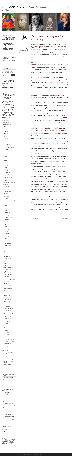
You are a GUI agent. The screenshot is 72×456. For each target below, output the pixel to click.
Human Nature (6, 285)
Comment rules (29, 3)
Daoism (6, 156)
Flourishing (6, 221)
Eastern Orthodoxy (8, 304)
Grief (6, 210)
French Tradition (7, 310)
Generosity (7, 231)
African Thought (6, 122)
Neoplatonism (7, 318)
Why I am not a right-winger (8, 377)
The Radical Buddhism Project (8, 359)
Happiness (7, 212)
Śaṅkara (9, 115)
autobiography (8, 87)
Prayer (5, 260)
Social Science (6, 343)
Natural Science (6, 336)
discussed (38, 44)
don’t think (52, 209)
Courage (6, 229)
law (12, 101)
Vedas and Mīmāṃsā (8, 177)
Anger (6, 198)
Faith (6, 207)
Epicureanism (7, 316)
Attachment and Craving (9, 200)
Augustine (4, 85)
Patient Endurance (8, 243)
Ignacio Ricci (39, 454)
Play (5, 136)
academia (11, 80)
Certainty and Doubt (8, 274)
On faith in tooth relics (7, 379)
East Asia (42, 39)
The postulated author (61, 128)
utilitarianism (4, 115)
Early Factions (7, 303)
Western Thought (6, 297)
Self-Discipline (7, 245)
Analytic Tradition (7, 299)
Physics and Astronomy (9, 341)
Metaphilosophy (34, 40)
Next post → (65, 218)
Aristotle (5, 83)
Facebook (13, 47)
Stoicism (6, 325)
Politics (5, 138)
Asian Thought (5, 144)
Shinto (6, 158)
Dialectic (6, 276)
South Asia (6, 160)
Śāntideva (23, 52)
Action (5, 193)
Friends (5, 131)
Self (4, 290)
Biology (6, 337)
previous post (36, 75)
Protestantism (7, 306)
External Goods (6, 219)
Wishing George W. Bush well (8, 372)
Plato (12, 107)
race (3, 109)
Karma (5, 224)
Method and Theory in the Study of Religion (46, 40)
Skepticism (7, 321)
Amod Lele (37, 39)
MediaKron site (46, 186)
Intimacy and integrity (7, 387)
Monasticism (6, 256)
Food (5, 129)
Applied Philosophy (6, 124)
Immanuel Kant (5, 98)
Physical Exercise (7, 258)
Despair (6, 203)
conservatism (10, 90)
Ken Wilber (8, 101)
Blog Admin (5, 180)
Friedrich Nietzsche (11, 94)
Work (5, 141)
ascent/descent (12, 83)
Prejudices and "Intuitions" (9, 279)
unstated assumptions (43, 120)
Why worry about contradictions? (9, 405)
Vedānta (6, 175)
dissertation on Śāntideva (56, 46)
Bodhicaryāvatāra (34, 62)
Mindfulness (7, 241)
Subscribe (13, 75)
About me (5, 3)
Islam (5, 327)
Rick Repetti (5, 57)
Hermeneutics (47, 39)
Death (5, 126)
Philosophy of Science (8, 339)
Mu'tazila (6, 328)
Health (5, 133)
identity (9, 97)
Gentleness (7, 233)
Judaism (5, 334)
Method (4, 184)
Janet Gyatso (45, 44)
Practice (4, 251)
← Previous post (35, 218)
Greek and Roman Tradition (9, 313)
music (8, 104)
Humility (6, 238)
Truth (5, 293)
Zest (5, 248)
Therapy (5, 265)
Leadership (7, 240)
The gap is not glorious (7, 364)
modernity (4, 104)
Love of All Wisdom (13, 6)
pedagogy (8, 107)
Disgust (6, 205)
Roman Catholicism (8, 308)
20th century (4, 80)
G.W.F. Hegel (6, 95)
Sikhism (6, 174)
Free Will (5, 281)
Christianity (6, 301)
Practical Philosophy (6, 191)
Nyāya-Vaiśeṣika (8, 170)
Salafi (6, 330)
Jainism (6, 167)
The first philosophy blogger (8, 407)
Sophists (6, 323)
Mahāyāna (52, 39)
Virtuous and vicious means (8, 394)
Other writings (38, 3)
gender (12, 95)
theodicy (3, 114)
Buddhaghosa (5, 88)
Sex (4, 140)
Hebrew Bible (4, 97)
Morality (5, 226)
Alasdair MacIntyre (8, 82)
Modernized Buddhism (8, 151)
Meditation (6, 254)
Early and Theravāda (8, 147)
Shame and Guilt (7, 217)
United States (10, 114)
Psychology (7, 346)
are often (65, 117)
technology (10, 112)
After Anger (21, 3)
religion (10, 109)
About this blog (12, 3)
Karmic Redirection (7, 253)
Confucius (4, 90)
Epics (6, 165)
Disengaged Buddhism (6, 91)
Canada (10, 88)
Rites (5, 263)
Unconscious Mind (7, 295)
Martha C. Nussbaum (8, 103)
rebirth (6, 109)
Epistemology (6, 272)
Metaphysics (6, 286)
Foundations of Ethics (7, 222)
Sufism (6, 332)
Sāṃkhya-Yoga (7, 172)
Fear (5, 208)
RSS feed (11, 49)
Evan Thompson (9, 92)
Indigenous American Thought (8, 182)
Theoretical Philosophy (7, 267)
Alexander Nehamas (22, 50)
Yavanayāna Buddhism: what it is (8, 403)
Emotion (5, 196)
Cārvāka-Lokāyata (8, 163)
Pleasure (6, 215)
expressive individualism (8, 93)
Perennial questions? (6, 392)
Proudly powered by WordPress (23, 454)
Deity (5, 271)
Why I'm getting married (7, 426)
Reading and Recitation (8, 261)
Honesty (6, 236)
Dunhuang (33, 64)
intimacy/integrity (6, 99)
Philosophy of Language (8, 288)
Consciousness (6, 269)
